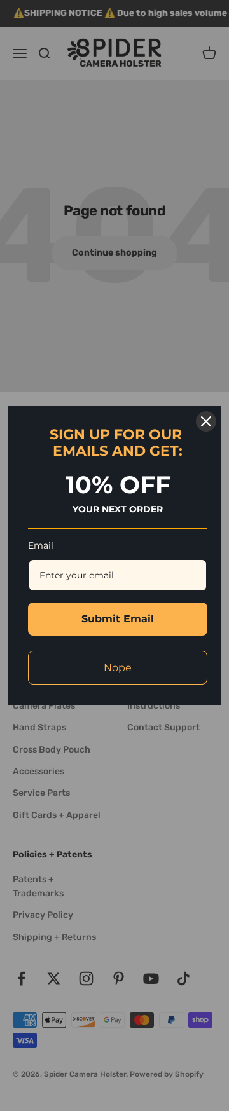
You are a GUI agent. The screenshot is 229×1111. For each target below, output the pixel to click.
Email (40, 545)
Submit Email (117, 619)
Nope (118, 668)
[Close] (206, 421)
